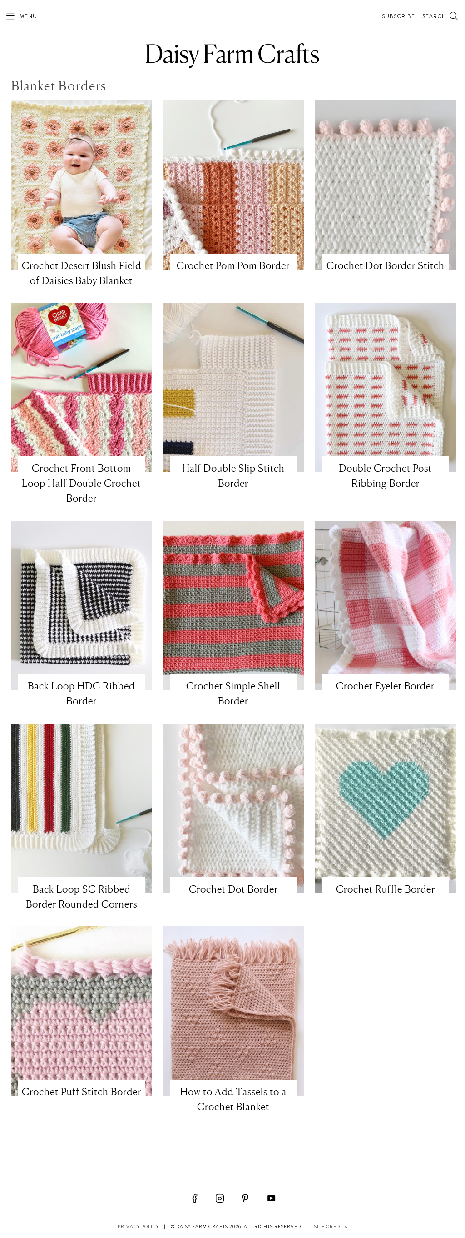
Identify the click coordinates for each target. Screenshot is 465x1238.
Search (435, 16)
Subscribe (398, 16)
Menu (27, 16)
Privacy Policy (138, 1226)
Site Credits (330, 1226)
